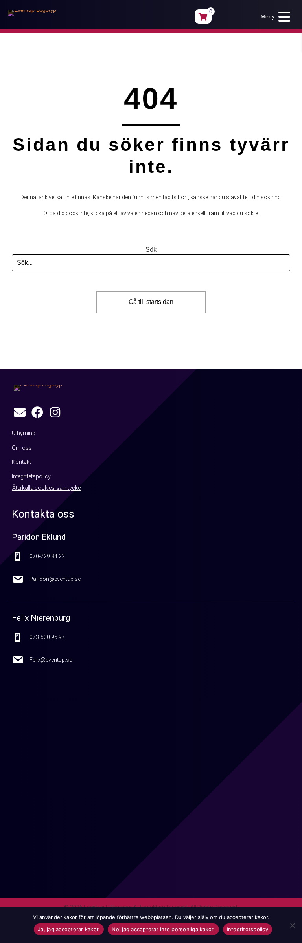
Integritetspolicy (247, 929)
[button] (273, 17)
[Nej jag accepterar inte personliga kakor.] (292, 925)
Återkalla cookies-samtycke (46, 488)
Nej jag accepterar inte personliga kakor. (163, 929)
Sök (151, 249)
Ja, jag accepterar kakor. (69, 929)
